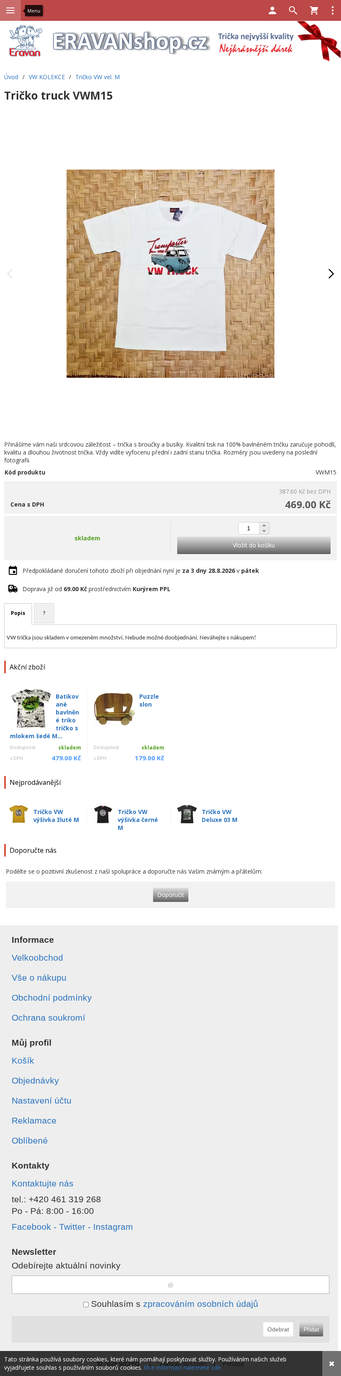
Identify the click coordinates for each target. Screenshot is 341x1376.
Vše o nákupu (39, 977)
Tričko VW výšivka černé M (138, 820)
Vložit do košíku (254, 545)
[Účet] (272, 10)
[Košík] (314, 10)
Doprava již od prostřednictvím (96, 589)
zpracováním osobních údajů (200, 1304)
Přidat (311, 1329)
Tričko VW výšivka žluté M (56, 816)
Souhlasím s (173, 1304)
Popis (18, 613)
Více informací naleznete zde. (183, 1367)
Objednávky (35, 1080)
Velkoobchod (37, 957)
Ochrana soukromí (48, 1017)
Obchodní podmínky (52, 997)
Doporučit (170, 895)
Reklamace (34, 1120)
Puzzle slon (149, 700)
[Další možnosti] (332, 10)
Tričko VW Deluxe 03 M (219, 816)
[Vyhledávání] (293, 10)
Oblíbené (30, 1140)
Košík (23, 1060)
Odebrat (278, 1329)
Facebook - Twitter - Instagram (72, 1226)
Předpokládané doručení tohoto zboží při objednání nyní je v (140, 570)
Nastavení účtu (42, 1100)
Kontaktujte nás (43, 1183)
